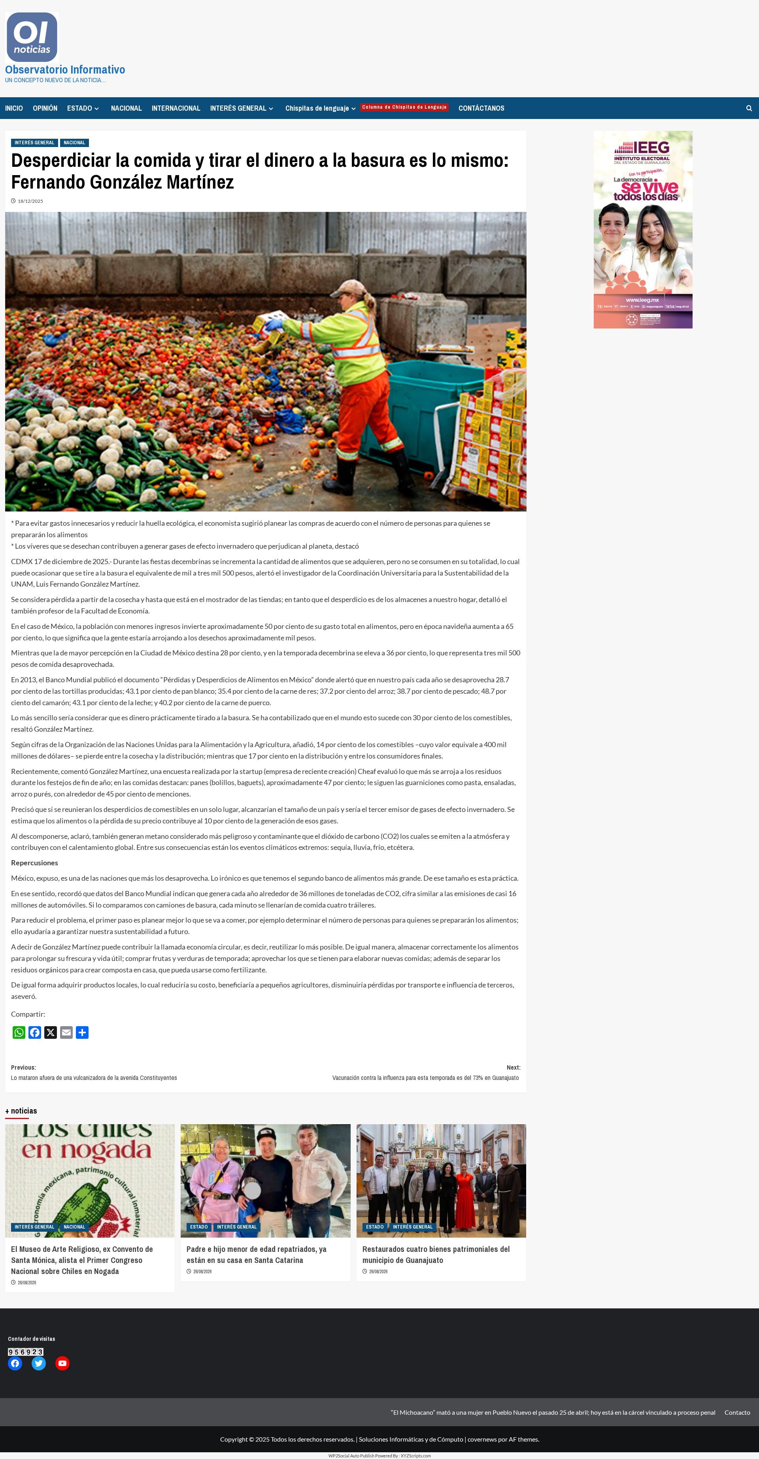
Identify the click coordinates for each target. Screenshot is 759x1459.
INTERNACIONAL (176, 108)
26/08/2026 (27, 1283)
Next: (426, 1072)
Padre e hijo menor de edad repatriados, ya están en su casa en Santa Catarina (257, 1254)
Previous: (94, 1072)
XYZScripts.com (416, 1455)
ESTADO (79, 108)
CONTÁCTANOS (481, 108)
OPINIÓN (45, 108)
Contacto (737, 1412)
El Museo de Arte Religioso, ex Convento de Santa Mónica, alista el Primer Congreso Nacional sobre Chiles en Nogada (82, 1260)
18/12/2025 (30, 201)
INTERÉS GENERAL (238, 108)
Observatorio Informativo (65, 69)
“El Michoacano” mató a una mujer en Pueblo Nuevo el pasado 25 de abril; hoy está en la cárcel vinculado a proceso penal (553, 1412)
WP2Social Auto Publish (351, 1455)
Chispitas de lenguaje (366, 108)
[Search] (749, 108)
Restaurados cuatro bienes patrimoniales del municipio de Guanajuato (436, 1254)
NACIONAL (126, 108)
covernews (482, 1439)
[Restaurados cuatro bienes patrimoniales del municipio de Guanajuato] (442, 1180)
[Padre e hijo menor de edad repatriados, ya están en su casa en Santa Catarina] (266, 1180)
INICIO (14, 108)
